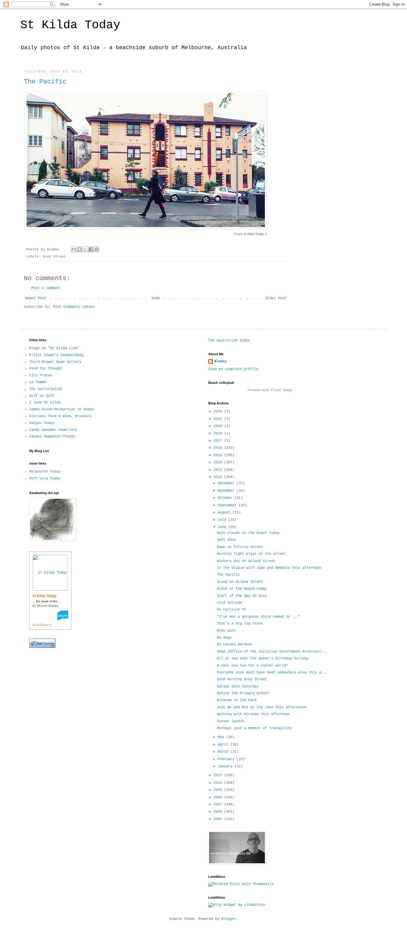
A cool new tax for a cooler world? (252, 666)
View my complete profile (233, 369)
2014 (219, 462)
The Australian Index (229, 341)
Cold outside (229, 603)
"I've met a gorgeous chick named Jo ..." (258, 617)
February (227, 759)
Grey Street (54, 256)
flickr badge (281, 390)
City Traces (40, 375)
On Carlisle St (231, 610)
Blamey (220, 361)
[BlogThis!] (80, 249)
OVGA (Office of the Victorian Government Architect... (272, 652)
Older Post (275, 298)
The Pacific (45, 82)
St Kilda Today (70, 25)
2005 (219, 819)
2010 (219, 783)
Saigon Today (41, 423)
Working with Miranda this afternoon (253, 714)
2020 (219, 426)
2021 (219, 419)
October (226, 498)
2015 (219, 455)
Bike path (226, 631)
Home (156, 298)
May (222, 737)
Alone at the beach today (242, 589)
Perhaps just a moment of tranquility (254, 728)
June (223, 527)
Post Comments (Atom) (74, 307)
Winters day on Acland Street (246, 561)
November (227, 491)
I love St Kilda (44, 402)
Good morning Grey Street (242, 679)
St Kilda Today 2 (255, 234)
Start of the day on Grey (242, 596)
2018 (219, 433)
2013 (219, 470)
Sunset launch (230, 721)
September (228, 505)
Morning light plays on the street (251, 554)
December (227, 483)
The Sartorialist (46, 389)
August (225, 512)
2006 (219, 812)
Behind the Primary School (243, 693)
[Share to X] (85, 249)
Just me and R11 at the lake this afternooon (262, 707)
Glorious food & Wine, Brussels (60, 416)
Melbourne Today (44, 472)
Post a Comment (45, 288)
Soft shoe (226, 540)
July (223, 520)
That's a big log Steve (240, 624)
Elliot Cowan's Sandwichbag (56, 355)
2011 (219, 775)
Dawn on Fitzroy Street (240, 547)
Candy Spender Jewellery (53, 430)
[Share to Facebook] (91, 249)
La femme (37, 382)
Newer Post (35, 298)
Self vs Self (41, 396)
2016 (219, 448)
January (226, 766)
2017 (219, 441)
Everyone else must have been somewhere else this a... (272, 672)
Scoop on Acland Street (240, 582)
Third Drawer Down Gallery (55, 362)
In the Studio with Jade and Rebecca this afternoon (269, 568)
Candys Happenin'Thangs (52, 436)
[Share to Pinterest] (97, 249)
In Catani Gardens (234, 644)
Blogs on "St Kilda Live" (54, 348)
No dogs (224, 638)
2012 (219, 477)
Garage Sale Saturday (238, 686)
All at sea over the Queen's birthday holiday (263, 658)
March (224, 752)
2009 (219, 790)
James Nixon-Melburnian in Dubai (61, 409)
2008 (219, 797)
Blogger (228, 919)
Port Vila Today (44, 478)
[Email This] (74, 249)
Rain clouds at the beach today (248, 533)
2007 (219, 804)
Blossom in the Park (237, 700)
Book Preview (41, 624)
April (224, 745)
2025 (219, 411)
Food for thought (46, 369)
